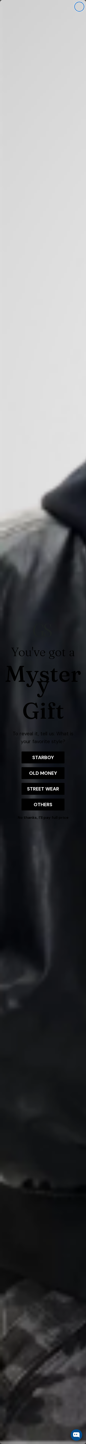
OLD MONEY (43, 773)
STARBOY (43, 757)
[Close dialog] (79, 6)
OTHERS (43, 804)
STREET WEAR (43, 789)
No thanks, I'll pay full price (43, 817)
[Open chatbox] (76, 1435)
